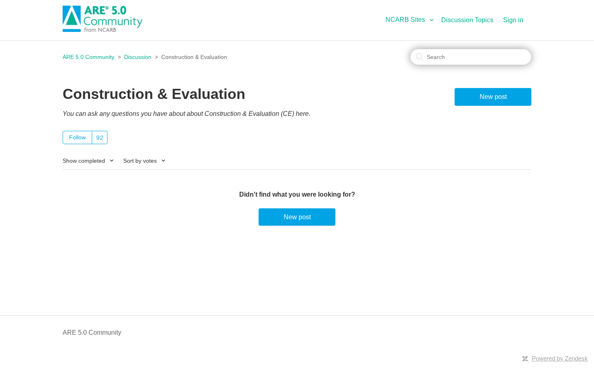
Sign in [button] (513, 20)
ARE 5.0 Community (88, 57)
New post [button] (493, 96)
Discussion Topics (467, 20)
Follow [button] (77, 137)
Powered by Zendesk (560, 358)
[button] (412, 19)
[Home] (107, 29)
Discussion (138, 57)
